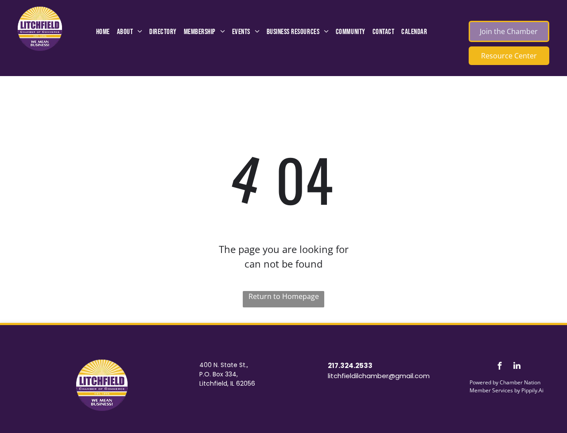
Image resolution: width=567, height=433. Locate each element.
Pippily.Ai (532, 390)
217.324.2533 (350, 365)
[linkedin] (517, 367)
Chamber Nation (520, 382)
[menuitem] (103, 32)
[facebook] (499, 367)
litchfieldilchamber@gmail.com (379, 375)
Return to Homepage (284, 296)
